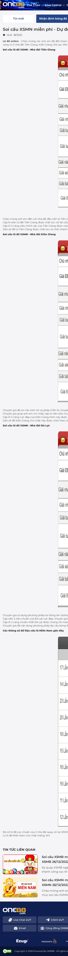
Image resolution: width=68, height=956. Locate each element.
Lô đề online (11, 41)
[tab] (18, 19)
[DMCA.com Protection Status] (7, 951)
